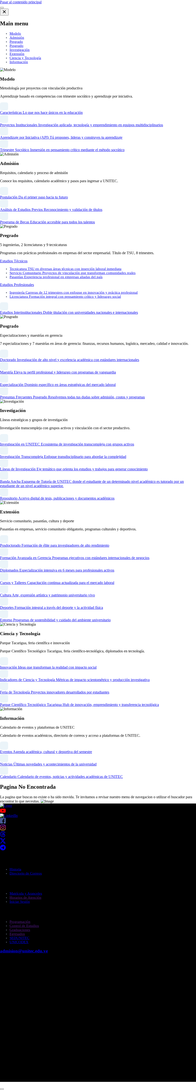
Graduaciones (20, 930)
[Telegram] (3, 849)
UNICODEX (19, 942)
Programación (20, 922)
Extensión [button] (17, 54)
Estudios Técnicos (13, 261)
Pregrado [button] (16, 42)
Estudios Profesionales (17, 285)
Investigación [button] (20, 50)
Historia (15, 869)
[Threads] (3, 836)
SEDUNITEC (19, 938)
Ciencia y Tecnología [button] (25, 58)
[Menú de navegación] (2, 7)
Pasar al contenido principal (21, 2)
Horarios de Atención (25, 897)
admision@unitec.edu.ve (24, 950)
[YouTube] (98, 811)
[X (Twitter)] (3, 842)
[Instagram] (3, 829)
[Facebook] (3, 822)
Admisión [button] (17, 37)
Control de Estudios (24, 926)
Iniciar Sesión (20, 901)
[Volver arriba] (2, 1089)
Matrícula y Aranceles (26, 893)
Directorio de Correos (26, 873)
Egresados (17, 934)
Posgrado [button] (16, 46)
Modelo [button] (15, 33)
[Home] (6, 806)
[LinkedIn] (9, 816)
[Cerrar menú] (4, 12)
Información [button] (19, 62)
